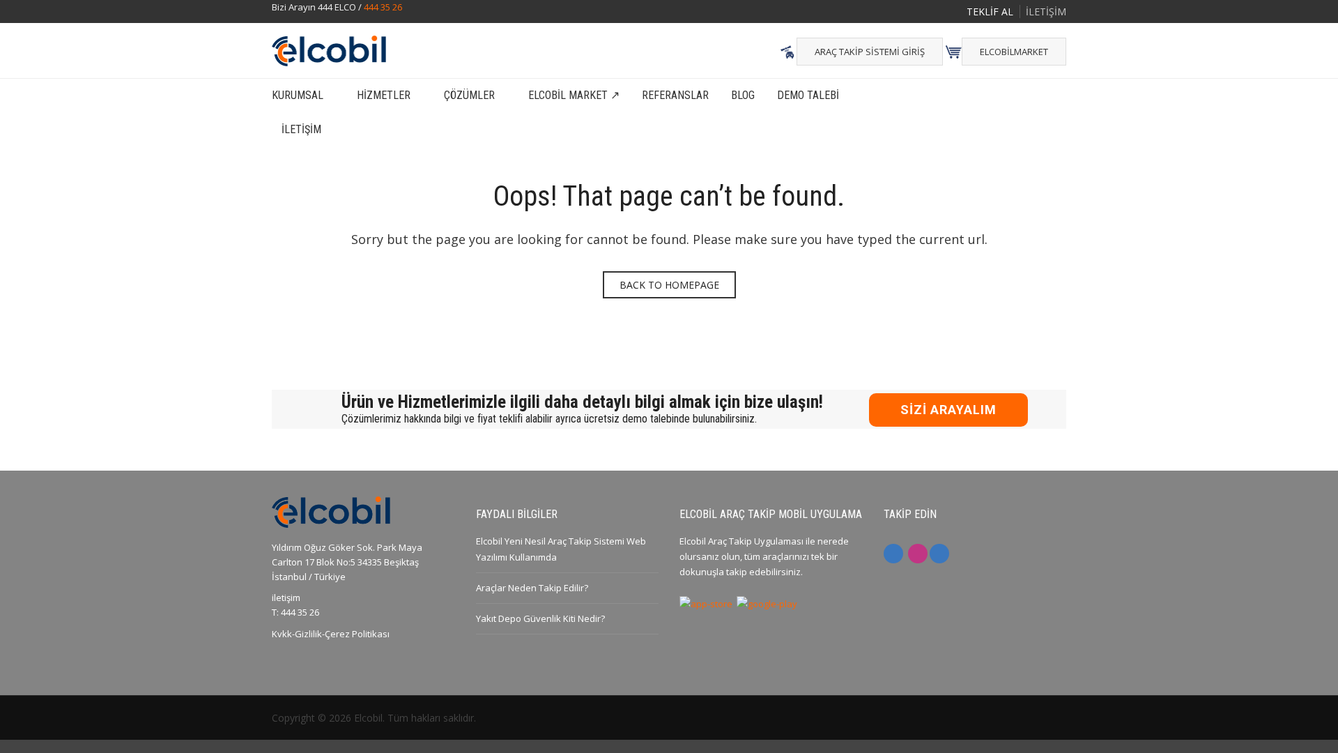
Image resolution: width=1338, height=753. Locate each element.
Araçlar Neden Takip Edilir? (532, 587)
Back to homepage (669, 284)
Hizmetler (383, 95)
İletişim (301, 129)
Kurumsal (297, 95)
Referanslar (675, 95)
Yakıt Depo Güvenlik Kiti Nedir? (540, 618)
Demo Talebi (808, 95)
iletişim (286, 597)
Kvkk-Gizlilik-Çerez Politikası (331, 634)
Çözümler (469, 95)
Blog (743, 95)
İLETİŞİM (1046, 11)
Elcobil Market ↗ (574, 95)
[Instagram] (918, 553)
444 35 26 (383, 7)
